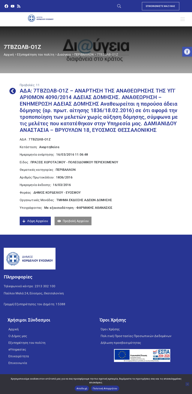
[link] (187, 52)
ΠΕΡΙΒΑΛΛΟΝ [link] (84, 54)
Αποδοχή (81, 388)
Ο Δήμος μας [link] (17, 336)
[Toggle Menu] (183, 19)
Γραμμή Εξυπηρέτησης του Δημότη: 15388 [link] (34, 304)
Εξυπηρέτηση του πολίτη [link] (35, 54)
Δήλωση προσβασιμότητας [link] (121, 343)
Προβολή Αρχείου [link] (76, 221)
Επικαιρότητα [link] (18, 356)
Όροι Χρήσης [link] (110, 329)
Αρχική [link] (9, 54)
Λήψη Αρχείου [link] (37, 221)
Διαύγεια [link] (64, 54)
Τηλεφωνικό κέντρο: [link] (29, 286)
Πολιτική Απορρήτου (105, 388)
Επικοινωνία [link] (17, 363)
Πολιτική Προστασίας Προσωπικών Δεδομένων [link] (136, 336)
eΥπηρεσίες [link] (17, 349)
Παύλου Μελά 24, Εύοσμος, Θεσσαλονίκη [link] (34, 293)
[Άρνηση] (187, 384)
